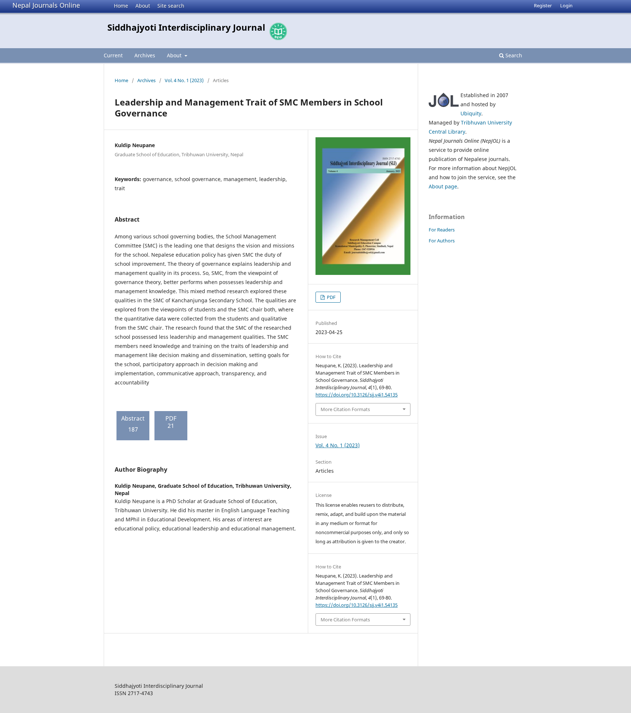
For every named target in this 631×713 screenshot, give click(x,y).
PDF (331, 297)
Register (543, 5)
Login (566, 5)
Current (113, 55)
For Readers (442, 229)
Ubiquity (470, 113)
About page (443, 186)
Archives (144, 55)
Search (513, 55)
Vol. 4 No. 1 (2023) (184, 80)
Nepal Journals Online (46, 5)
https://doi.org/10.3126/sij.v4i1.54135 (357, 394)
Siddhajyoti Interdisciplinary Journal (186, 27)
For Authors (442, 240)
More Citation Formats (345, 409)
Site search (170, 5)
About (142, 5)
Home (121, 5)
